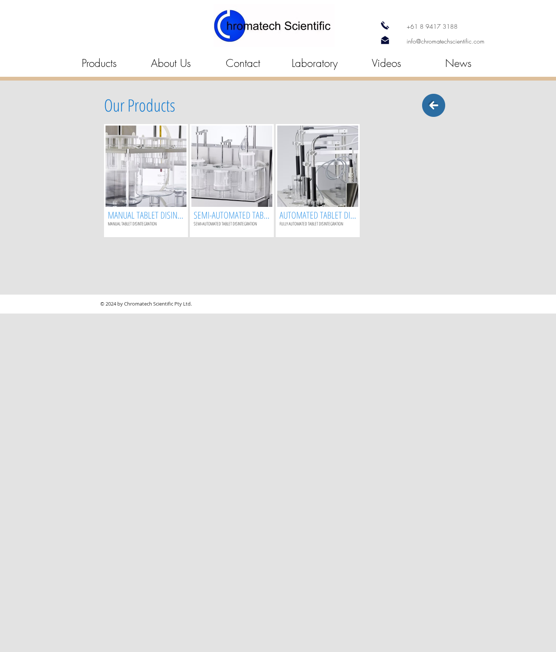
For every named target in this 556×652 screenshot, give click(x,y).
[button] (146, 180)
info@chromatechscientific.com (446, 41)
